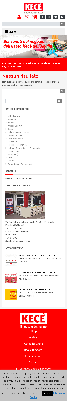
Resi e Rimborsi (33, 350)
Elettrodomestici (15, 138)
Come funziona (33, 343)
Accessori (12, 119)
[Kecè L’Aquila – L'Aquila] (33, 8)
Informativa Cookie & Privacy (33, 368)
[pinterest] (62, 17)
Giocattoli (12, 141)
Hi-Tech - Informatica (17, 145)
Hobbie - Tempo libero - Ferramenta (24, 148)
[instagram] (49, 17)
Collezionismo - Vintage (18, 132)
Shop (33, 331)
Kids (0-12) (13, 154)
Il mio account (33, 356)
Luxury (11, 160)
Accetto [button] (47, 393)
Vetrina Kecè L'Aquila (36, 63)
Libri (10, 157)
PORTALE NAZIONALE (13, 63)
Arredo (11, 122)
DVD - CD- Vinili (15, 135)
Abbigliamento (14, 116)
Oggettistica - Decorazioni (20, 164)
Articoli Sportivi (15, 126)
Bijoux (10, 129)
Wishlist (33, 337)
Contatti (33, 362)
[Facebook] (42, 17)
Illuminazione (13, 151)
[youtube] (55, 17)
